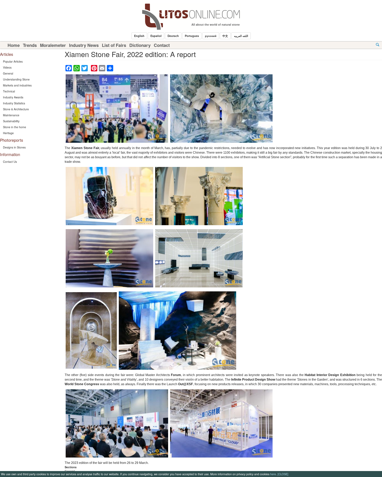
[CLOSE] (283, 474)
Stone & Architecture (16, 109)
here (273, 474)
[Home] (191, 16)
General (8, 73)
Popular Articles (13, 61)
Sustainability (11, 121)
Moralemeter (53, 45)
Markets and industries (17, 85)
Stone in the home (14, 127)
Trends (30, 45)
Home (14, 45)
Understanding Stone (16, 79)
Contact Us (10, 162)
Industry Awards (13, 97)
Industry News (84, 45)
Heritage (8, 133)
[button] (139, 35)
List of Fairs (114, 45)
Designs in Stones (14, 147)
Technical (9, 91)
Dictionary (140, 45)
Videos (7, 67)
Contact (162, 45)
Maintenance (11, 115)
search (377, 44)
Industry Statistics (14, 103)
